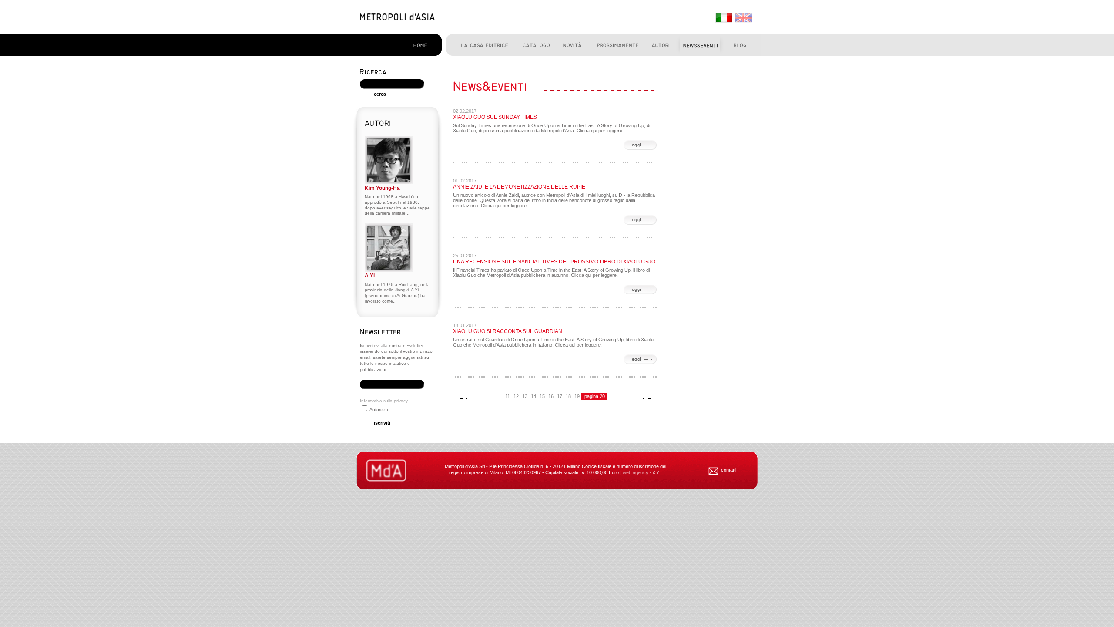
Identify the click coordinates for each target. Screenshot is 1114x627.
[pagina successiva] (648, 398)
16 (551, 396)
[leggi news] (640, 145)
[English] (743, 18)
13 (524, 396)
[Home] (397, 19)
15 (542, 396)
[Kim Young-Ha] (389, 182)
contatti (728, 469)
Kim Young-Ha (382, 188)
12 (516, 396)
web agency (635, 472)
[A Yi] (389, 270)
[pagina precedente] (461, 398)
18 (568, 396)
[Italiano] (723, 18)
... (500, 396)
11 (507, 396)
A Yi (370, 276)
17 (559, 396)
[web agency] (656, 472)
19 (577, 396)
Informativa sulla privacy (384, 400)
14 (533, 396)
